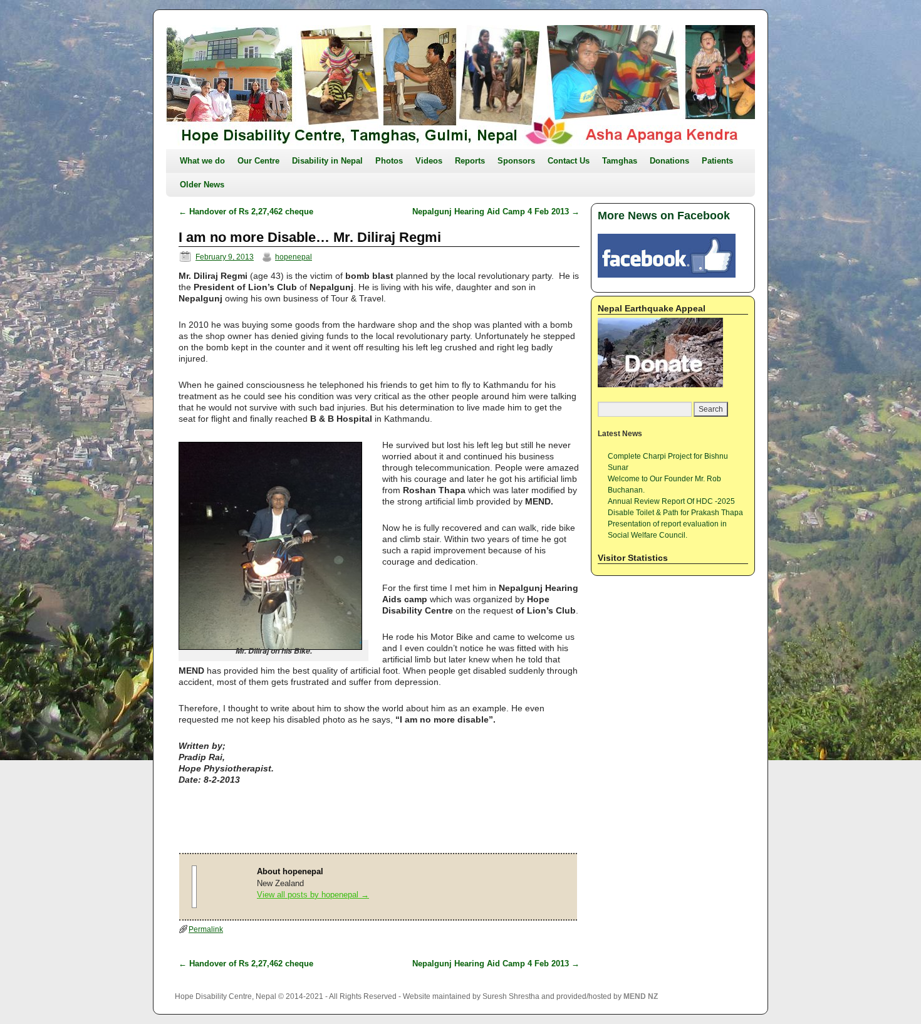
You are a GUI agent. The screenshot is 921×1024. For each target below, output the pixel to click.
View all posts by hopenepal (313, 894)
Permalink (206, 929)
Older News (202, 184)
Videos (428, 160)
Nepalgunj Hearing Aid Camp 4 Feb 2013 (496, 211)
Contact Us (569, 160)
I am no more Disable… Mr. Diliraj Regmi (310, 237)
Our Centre (258, 160)
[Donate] (660, 384)
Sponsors (516, 160)
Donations (669, 160)
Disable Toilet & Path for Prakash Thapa (675, 512)
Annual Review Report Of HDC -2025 (671, 501)
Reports (470, 160)
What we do (202, 160)
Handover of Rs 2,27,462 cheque (246, 211)
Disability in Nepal (327, 160)
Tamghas (619, 160)
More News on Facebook (664, 215)
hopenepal (293, 257)
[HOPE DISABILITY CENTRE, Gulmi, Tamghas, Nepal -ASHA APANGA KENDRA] (460, 87)
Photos (389, 160)
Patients (717, 160)
